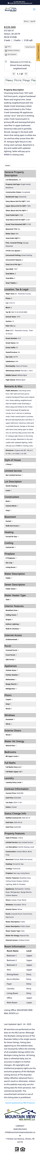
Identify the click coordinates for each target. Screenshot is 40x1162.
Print (8, 47)
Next (32, 21)
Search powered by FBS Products (20, 1102)
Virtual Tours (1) (30, 47)
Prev (26, 21)
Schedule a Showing (13, 50)
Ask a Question (11, 54)
